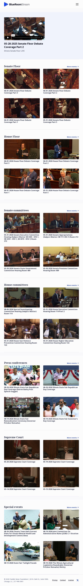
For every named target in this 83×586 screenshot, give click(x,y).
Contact (63, 580)
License (71, 580)
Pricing (54, 580)
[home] (17, 4)
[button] (77, 4)
